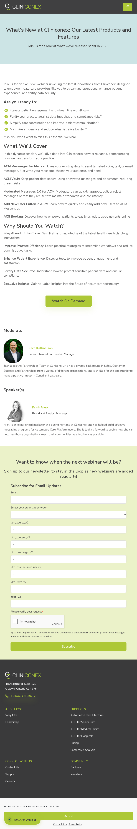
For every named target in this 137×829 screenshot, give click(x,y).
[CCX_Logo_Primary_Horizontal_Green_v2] (23, 5)
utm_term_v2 (18, 582)
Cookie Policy (60, 824)
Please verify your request (27, 611)
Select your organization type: (29, 507)
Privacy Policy (75, 824)
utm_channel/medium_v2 (26, 567)
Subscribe (68, 646)
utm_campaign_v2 (22, 552)
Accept (68, 816)
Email (15, 492)
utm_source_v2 (20, 522)
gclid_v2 (16, 597)
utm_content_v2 (20, 537)
